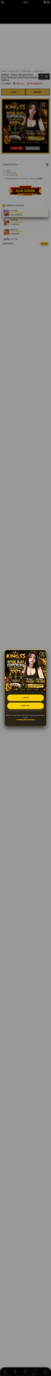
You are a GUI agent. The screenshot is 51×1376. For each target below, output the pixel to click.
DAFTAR (25, 706)
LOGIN (25, 698)
